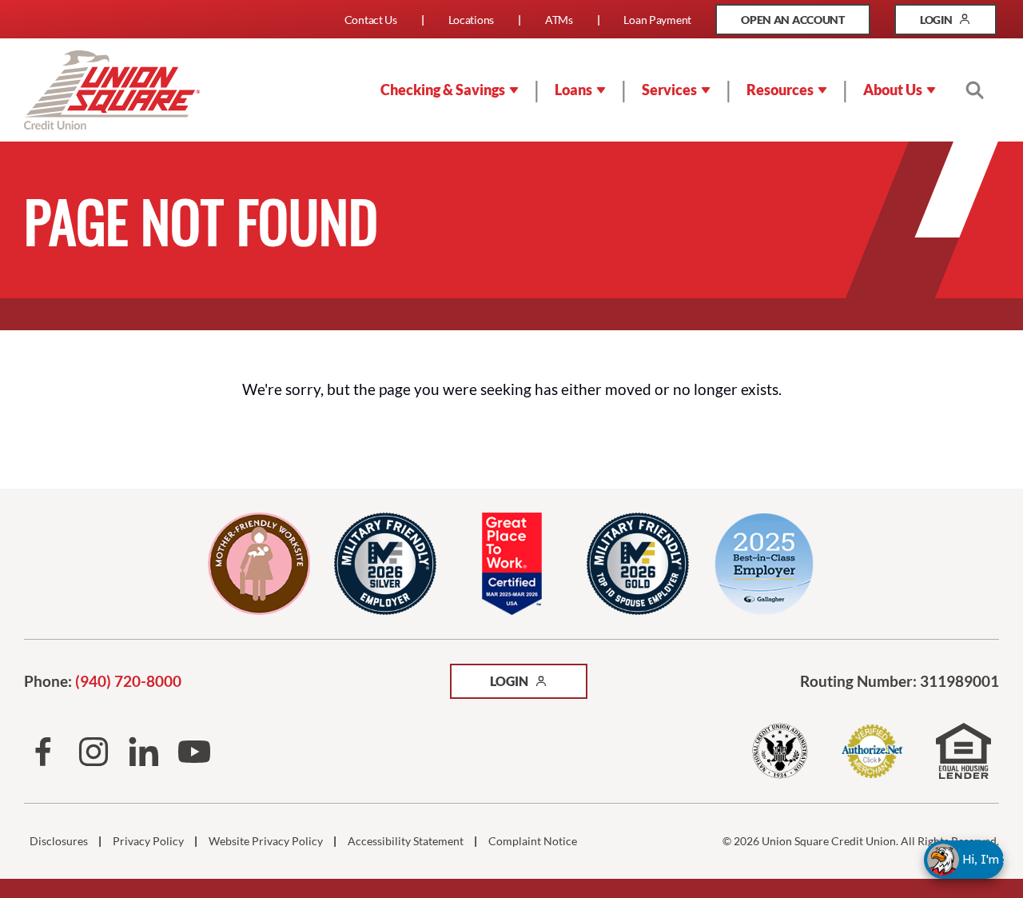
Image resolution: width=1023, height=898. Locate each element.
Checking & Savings (442, 89)
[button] (978, 859)
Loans (573, 89)
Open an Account (805, 23)
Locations (471, 19)
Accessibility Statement (406, 841)
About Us (892, 89)
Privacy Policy (148, 841)
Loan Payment (657, 19)
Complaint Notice (532, 841)
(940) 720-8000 (128, 681)
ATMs (559, 19)
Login (958, 23)
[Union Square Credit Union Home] (112, 90)
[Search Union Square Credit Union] (974, 89)
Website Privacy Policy (266, 841)
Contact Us (370, 19)
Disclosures (59, 841)
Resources (780, 89)
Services (669, 89)
